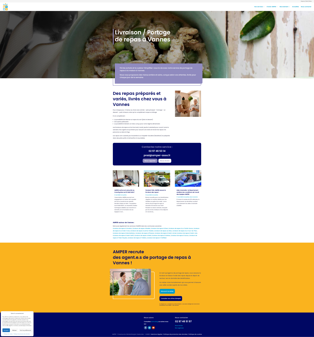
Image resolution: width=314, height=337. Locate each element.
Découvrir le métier (167, 291)
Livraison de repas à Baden (141, 228)
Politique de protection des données (22, 334)
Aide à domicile (194, 197)
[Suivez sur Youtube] (153, 327)
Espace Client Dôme (306, 1)
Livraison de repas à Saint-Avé (187, 233)
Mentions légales (156, 334)
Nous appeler (150, 161)
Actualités (295, 7)
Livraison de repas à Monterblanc (124, 233)
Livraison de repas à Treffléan (157, 238)
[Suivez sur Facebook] (145, 327)
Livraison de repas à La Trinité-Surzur (181, 228)
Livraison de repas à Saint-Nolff (123, 235)
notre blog (154, 322)
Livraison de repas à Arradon (122, 228)
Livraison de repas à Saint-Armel (165, 233)
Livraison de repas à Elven (159, 228)
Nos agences (179, 328)
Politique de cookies (8, 334)
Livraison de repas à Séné (142, 235)
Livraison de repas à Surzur (180, 235)
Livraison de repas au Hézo (163, 231)
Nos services (258, 7)
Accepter (6, 330)
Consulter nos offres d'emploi (171, 298)
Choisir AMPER (271, 7)
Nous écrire (165, 161)
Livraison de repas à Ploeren (145, 233)
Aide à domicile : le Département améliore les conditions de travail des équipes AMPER (188, 192)
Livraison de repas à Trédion (137, 238)
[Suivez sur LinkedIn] (149, 327)
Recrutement (284, 7)
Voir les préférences (25, 330)
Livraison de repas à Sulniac (161, 235)
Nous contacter (306, 7)
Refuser (14, 330)
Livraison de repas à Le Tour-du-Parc (185, 231)
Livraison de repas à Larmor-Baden (142, 231)
